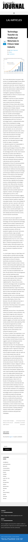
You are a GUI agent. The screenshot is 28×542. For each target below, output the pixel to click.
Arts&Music (5, 462)
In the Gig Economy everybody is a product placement (20, 422)
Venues (4, 498)
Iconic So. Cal (3, 538)
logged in (11, 436)
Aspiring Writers (6, 464)
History (4, 476)
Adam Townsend (14, 50)
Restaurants (6, 486)
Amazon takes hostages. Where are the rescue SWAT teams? (8, 422)
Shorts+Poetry (6, 492)
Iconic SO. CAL (6, 478)
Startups (5, 496)
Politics (4, 484)
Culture (17, 538)
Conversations (6, 468)
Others (10, 52)
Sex (4, 490)
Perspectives (6, 482)
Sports (4, 494)
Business (5, 466)
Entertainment (6, 470)
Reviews (5, 488)
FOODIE (5, 474)
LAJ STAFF (17, 539)
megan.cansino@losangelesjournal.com (13, 515)
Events (4, 472)
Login (21, 539)
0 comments (11, 54)
